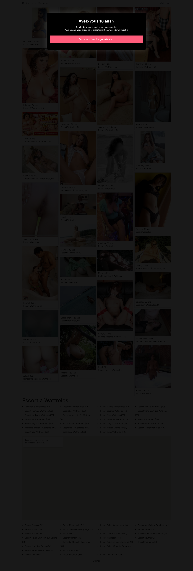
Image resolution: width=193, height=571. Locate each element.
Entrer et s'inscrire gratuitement (96, 39)
